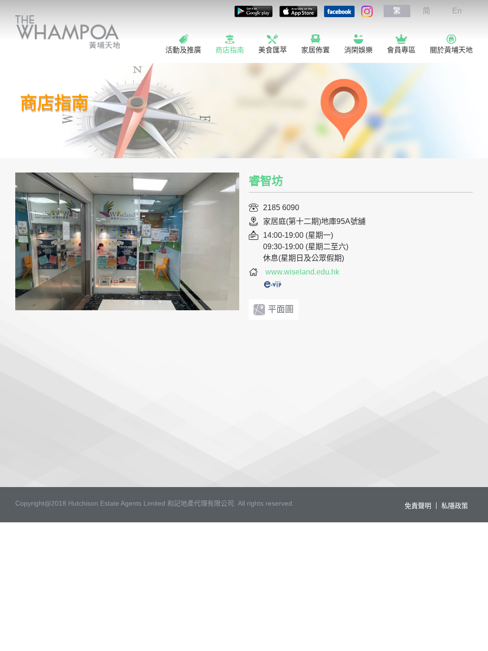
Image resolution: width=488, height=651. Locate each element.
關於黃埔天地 (451, 50)
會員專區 (401, 50)
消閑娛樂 (358, 50)
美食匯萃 (272, 50)
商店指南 (229, 50)
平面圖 (281, 309)
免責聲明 (418, 505)
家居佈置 (315, 50)
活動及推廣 (183, 50)
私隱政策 (454, 505)
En (457, 11)
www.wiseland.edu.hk (302, 272)
